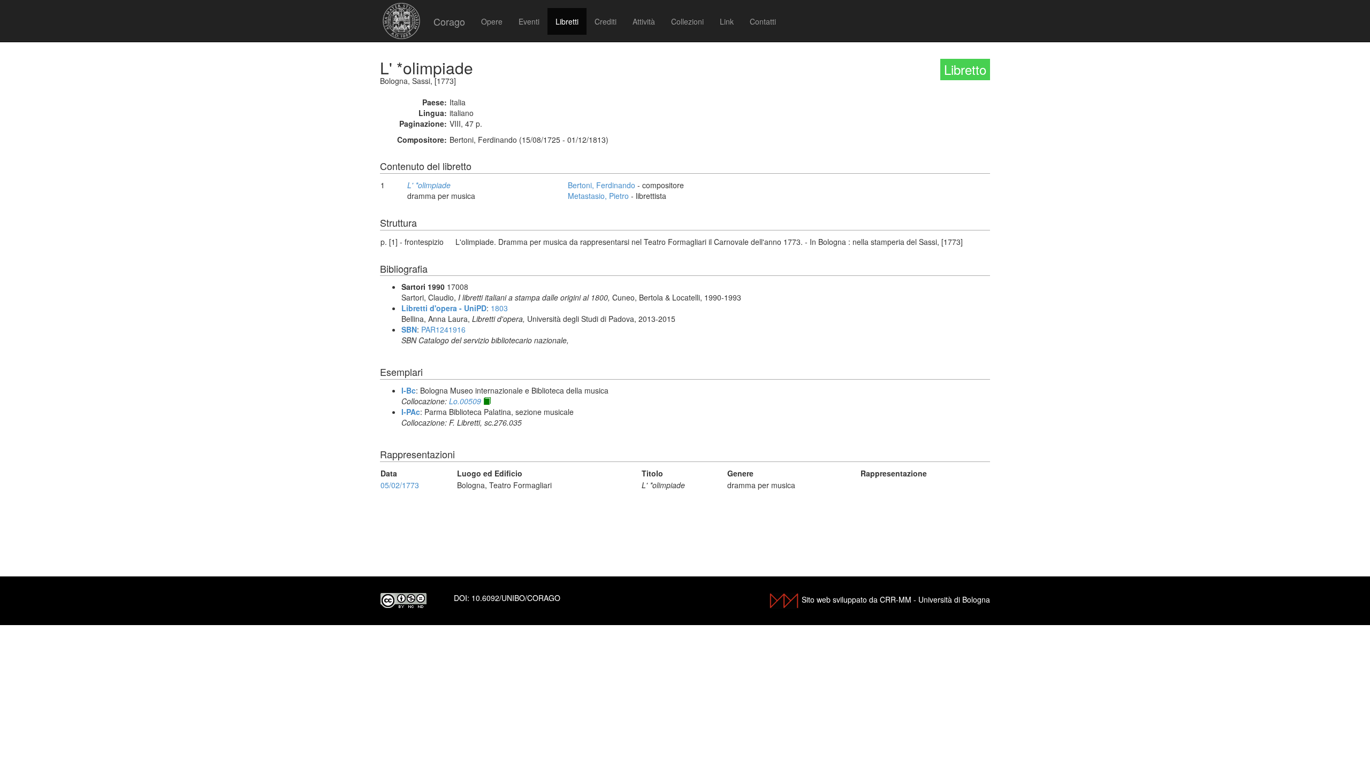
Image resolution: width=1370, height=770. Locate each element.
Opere (492, 21)
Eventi (529, 21)
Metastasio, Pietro (598, 195)
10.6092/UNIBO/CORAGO (515, 597)
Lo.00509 (465, 401)
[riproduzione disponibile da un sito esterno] (487, 401)
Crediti (605, 21)
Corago (449, 21)
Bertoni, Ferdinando (601, 185)
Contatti (763, 21)
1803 (499, 308)
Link (727, 21)
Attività (644, 21)
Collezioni (687, 21)
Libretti (567, 21)
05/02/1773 (399, 485)
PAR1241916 (443, 329)
